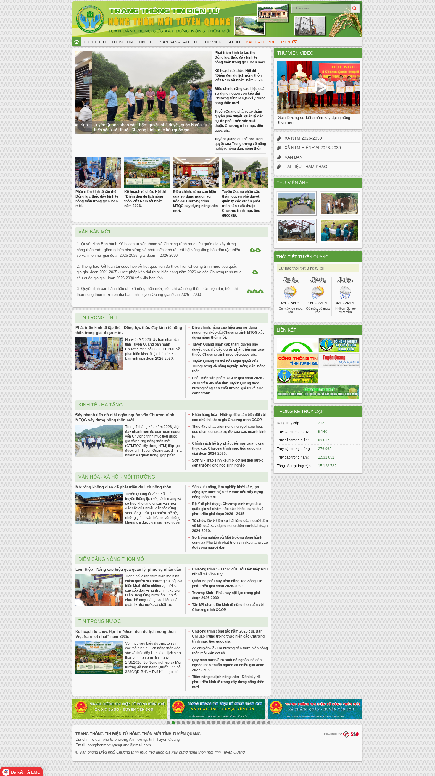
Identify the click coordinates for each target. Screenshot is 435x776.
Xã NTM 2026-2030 (301, 138)
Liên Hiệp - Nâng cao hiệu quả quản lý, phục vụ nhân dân (128, 569)
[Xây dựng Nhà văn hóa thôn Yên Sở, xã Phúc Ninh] (296, 242)
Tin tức (146, 42)
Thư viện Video (295, 53)
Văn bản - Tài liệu (178, 42)
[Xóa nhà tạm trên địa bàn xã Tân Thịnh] (340, 214)
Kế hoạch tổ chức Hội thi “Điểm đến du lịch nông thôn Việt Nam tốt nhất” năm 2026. (239, 75)
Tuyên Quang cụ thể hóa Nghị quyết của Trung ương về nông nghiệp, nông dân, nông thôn (240, 144)
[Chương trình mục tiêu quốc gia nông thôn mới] (318, 392)
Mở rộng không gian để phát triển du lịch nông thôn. (124, 487)
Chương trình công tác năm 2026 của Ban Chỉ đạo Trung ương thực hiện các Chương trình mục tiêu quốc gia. (228, 636)
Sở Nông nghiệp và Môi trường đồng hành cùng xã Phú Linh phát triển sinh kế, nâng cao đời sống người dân (230, 542)
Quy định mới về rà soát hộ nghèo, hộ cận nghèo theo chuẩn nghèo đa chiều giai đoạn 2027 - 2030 (228, 665)
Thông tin (122, 42)
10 (213, 722)
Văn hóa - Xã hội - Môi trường (116, 477)
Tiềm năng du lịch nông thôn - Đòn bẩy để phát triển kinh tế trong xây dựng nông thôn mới (228, 682)
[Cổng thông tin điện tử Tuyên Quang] (297, 361)
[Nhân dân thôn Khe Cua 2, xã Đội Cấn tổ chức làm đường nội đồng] (296, 215)
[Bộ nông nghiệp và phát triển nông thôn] (339, 345)
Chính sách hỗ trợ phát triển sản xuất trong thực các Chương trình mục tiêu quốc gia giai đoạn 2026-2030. (228, 448)
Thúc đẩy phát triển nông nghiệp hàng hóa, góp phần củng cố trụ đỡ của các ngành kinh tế (229, 432)
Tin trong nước (99, 621)
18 (253, 722)
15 (238, 722)
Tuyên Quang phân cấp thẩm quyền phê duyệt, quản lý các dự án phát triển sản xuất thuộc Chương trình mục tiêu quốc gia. (141, 127)
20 (263, 722)
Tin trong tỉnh (97, 317)
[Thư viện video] (297, 345)
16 (243, 722)
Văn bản (291, 157)
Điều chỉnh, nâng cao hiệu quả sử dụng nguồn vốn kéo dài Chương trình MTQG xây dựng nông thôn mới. (195, 201)
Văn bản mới (94, 231)
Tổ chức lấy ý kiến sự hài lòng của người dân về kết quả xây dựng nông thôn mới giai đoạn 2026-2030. (230, 526)
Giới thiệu (95, 42)
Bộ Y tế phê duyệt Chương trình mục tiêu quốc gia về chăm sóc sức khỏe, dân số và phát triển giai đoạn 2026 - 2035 (228, 509)
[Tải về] (252, 250)
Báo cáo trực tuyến (269, 42)
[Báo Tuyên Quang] (339, 361)
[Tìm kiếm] (355, 8)
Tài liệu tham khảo (304, 166)
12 (223, 722)
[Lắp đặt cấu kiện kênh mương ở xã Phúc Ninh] (340, 242)
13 (228, 722)
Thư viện (212, 42)
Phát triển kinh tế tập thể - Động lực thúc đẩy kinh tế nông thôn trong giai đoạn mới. (240, 57)
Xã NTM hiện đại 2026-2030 (311, 147)
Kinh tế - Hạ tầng (100, 404)
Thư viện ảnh (293, 182)
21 (268, 722)
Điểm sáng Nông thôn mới (112, 559)
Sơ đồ (233, 42)
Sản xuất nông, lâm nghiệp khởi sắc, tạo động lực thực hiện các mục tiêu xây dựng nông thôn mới (227, 492)
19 (258, 722)
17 (248, 722)
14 (233, 722)
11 (218, 722)
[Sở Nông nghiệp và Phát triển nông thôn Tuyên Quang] (297, 376)
